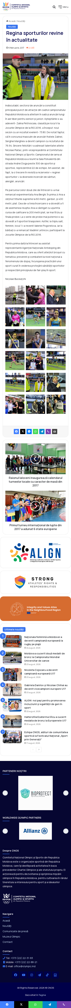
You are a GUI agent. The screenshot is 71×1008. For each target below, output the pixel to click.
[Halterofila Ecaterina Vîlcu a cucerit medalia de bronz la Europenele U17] (12, 721)
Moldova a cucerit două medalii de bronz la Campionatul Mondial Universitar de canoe (44, 657)
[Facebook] (16, 431)
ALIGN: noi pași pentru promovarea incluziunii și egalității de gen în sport (44, 704)
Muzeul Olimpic (11, 936)
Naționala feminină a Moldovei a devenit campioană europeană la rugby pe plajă (43, 640)
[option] (35, 793)
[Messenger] (29, 431)
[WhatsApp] (35, 431)
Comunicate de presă (15, 931)
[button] (5, 793)
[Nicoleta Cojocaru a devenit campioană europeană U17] (12, 674)
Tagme (42, 995)
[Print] (54, 431)
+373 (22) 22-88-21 (26, 962)
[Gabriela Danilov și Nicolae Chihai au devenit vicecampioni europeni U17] (12, 689)
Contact (8, 941)
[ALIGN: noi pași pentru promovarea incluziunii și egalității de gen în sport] (12, 705)
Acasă (11, 21)
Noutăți (21, 21)
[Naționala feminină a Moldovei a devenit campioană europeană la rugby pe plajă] (12, 641)
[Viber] (48, 431)
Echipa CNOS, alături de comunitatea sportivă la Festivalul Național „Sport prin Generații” (46, 736)
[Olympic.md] (16, 6)
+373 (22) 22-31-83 (22, 958)
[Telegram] (41, 431)
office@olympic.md (25, 966)
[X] (22, 431)
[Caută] (54, 8)
